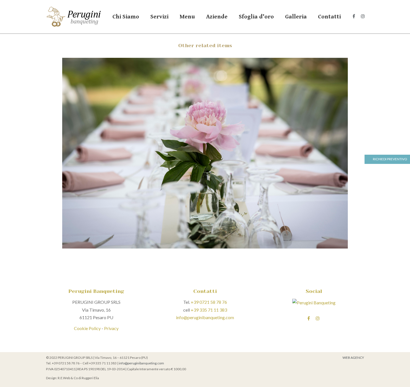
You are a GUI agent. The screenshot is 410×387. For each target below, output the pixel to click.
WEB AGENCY (353, 357)
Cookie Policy (87, 328)
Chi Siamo (125, 16)
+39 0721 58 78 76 (209, 302)
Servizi (159, 16)
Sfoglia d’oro (256, 16)
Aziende (217, 16)
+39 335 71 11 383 (209, 309)
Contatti (329, 16)
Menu (187, 16)
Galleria (296, 16)
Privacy (111, 328)
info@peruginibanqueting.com (205, 317)
